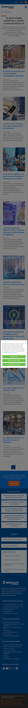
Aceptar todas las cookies (14, 360)
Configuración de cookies (14, 364)
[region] (14, 354)
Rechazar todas (14, 356)
